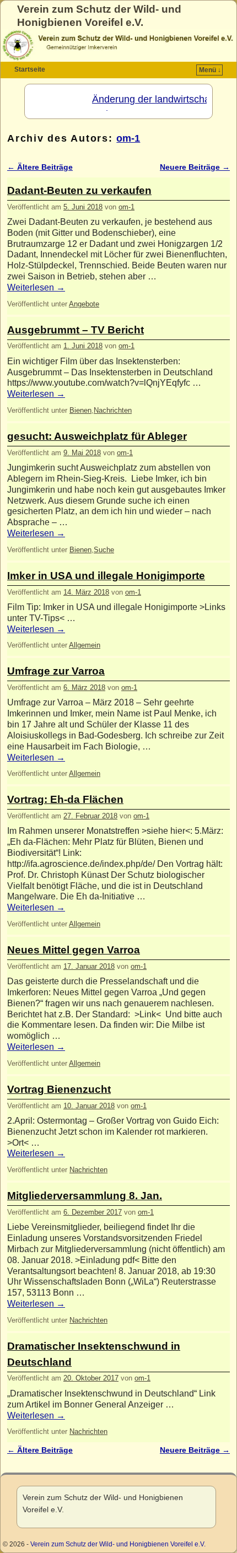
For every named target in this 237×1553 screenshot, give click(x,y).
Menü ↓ (210, 70)
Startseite (29, 69)
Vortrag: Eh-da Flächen (65, 799)
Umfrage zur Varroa (56, 671)
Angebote (84, 304)
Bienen (80, 410)
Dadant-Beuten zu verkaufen (79, 190)
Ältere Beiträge (40, 167)
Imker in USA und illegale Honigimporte (106, 575)
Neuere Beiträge (195, 167)
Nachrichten (113, 410)
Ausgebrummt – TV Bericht (75, 330)
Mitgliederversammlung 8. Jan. (84, 1195)
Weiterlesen (36, 287)
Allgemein (84, 645)
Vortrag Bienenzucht (59, 1089)
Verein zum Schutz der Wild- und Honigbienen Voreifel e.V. (118, 1544)
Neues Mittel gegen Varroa (73, 950)
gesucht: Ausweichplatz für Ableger (97, 436)
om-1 (128, 138)
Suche (104, 550)
